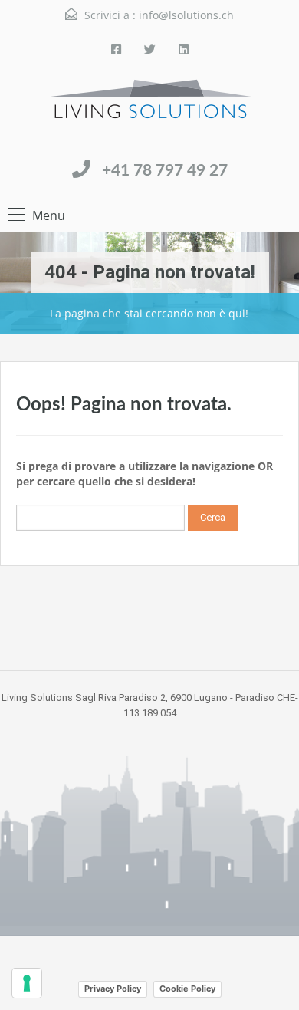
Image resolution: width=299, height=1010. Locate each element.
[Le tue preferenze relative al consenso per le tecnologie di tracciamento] (26, 983)
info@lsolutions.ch (186, 15)
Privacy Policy (112, 988)
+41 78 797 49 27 (165, 171)
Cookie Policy (187, 988)
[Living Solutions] (150, 112)
